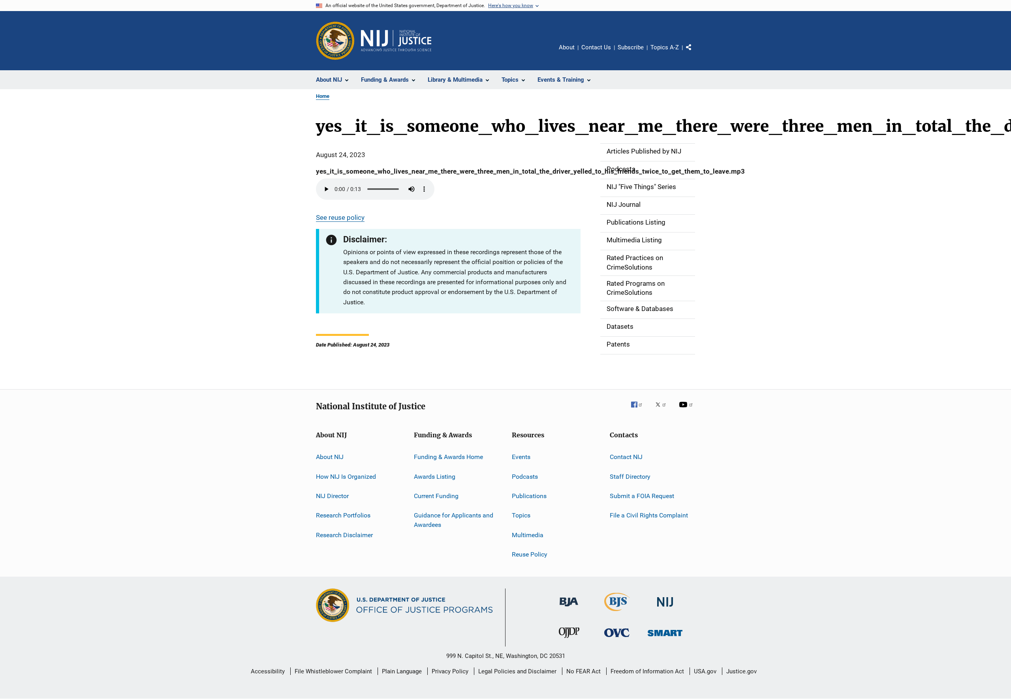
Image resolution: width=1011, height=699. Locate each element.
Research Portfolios (343, 515)
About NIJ (330, 457)
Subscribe (631, 47)
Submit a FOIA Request (642, 496)
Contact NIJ (626, 457)
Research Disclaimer (344, 534)
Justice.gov (741, 671)
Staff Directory (630, 476)
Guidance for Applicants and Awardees (453, 520)
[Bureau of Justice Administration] (569, 608)
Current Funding (436, 496)
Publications (529, 496)
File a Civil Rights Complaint (649, 515)
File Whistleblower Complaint (333, 671)
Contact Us (596, 47)
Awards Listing (434, 476)
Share (695, 53)
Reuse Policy (529, 554)
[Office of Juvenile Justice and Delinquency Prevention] (569, 639)
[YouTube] (687, 410)
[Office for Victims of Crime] (617, 638)
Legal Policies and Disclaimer (517, 671)
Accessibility (268, 671)
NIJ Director (332, 496)
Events (521, 457)
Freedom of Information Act (647, 671)
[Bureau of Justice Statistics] (617, 612)
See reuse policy (340, 217)
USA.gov (705, 671)
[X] (663, 410)
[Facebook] (639, 410)
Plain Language (402, 671)
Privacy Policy (450, 671)
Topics (521, 515)
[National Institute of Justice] (665, 608)
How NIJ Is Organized (346, 476)
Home (322, 96)
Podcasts (525, 476)
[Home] (396, 40)
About (567, 47)
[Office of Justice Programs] (335, 40)
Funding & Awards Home (448, 457)
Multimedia (527, 534)
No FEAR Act (583, 671)
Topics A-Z (664, 47)
